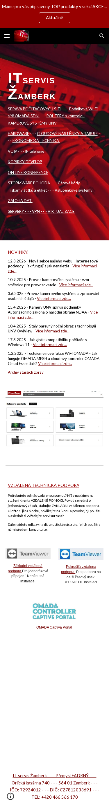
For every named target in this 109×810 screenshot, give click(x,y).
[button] (7, 36)
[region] (54, 14)
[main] (55, 142)
